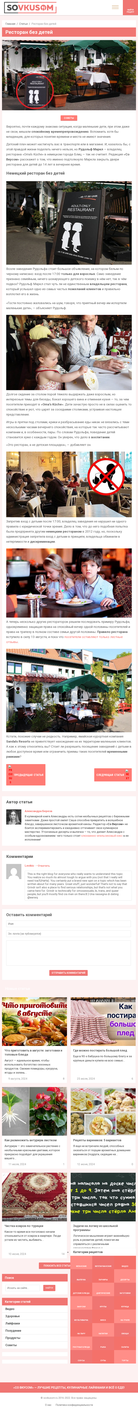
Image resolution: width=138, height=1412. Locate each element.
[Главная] (30, 8)
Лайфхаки (12, 1323)
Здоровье (12, 1316)
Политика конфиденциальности (74, 1404)
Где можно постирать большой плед (100, 1050)
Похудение (13, 1330)
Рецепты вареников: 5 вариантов (97, 1140)
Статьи (23, 23)
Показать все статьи (57, 1265)
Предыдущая (28, 775)
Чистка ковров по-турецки (24, 1226)
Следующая (110, 775)
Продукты (12, 1338)
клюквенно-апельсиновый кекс (102, 835)
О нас (48, 1404)
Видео (9, 1309)
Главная (10, 23)
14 (62, 1254)
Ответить (44, 865)
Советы (69, 118)
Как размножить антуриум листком (31, 1140)
